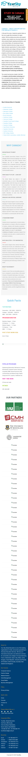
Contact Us (4, 702)
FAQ (2, 705)
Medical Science (5, 675)
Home (2, 698)
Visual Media (4, 680)
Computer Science (6, 671)
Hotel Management (6, 678)
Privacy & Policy (5, 690)
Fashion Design (5, 673)
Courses (3, 700)
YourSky (19, 755)
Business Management (7, 682)
